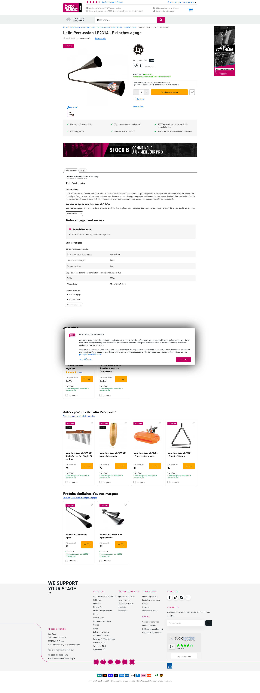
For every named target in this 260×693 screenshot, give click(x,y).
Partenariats (122, 610)
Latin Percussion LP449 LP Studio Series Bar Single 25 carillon (79, 456)
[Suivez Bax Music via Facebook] (169, 597)
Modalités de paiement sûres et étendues (175, 131)
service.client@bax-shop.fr (64, 658)
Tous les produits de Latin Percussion (79, 416)
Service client (150, 591)
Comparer (73, 395)
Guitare (96, 625)
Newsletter (122, 607)
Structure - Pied (99, 646)
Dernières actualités (126, 603)
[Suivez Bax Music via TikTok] (176, 597)
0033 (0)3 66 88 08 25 (59, 655)
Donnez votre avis (184, 657)
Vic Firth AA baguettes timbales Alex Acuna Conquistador (110, 368)
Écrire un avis (100, 38)
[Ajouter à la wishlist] (192, 91)
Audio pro (97, 603)
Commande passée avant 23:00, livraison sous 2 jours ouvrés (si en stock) (116, 11)
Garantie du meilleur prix (165, 11)
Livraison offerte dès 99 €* (81, 124)
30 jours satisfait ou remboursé (167, 8)
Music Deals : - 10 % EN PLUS (104, 596)
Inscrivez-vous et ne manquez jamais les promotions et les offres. (188, 614)
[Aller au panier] (190, 8)
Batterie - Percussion (101, 632)
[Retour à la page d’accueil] (68, 19)
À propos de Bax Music (126, 596)
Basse (95, 628)
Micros (96, 614)
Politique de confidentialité (152, 629)
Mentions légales (149, 625)
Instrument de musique (102, 621)
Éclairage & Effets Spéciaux (104, 639)
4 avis (80, 372)
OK (185, 359)
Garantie (145, 607)
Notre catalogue (124, 600)
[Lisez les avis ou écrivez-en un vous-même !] (69, 38)
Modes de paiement (150, 596)
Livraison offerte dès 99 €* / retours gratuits (105, 8)
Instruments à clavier (101, 635)
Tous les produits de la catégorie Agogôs (80, 497)
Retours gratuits (77, 131)
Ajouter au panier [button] (171, 92)
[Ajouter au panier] (87, 379)
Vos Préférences (85, 359)
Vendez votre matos (150, 610)
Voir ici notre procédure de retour (61, 650)
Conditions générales (150, 622)
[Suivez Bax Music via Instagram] (182, 597)
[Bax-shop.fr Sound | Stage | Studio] (72, 7)
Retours (145, 603)
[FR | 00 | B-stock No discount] (130, 150)
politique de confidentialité (90, 354)
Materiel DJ (97, 607)
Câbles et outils (99, 642)
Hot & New (97, 600)
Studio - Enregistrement (102, 610)
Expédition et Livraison (151, 600)
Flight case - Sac (99, 649)
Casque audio (98, 617)
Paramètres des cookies (151, 632)
